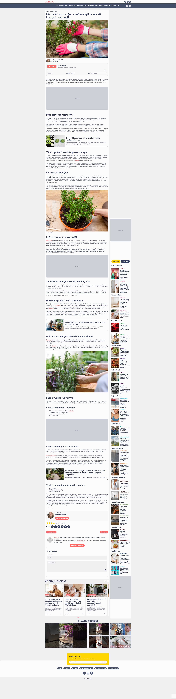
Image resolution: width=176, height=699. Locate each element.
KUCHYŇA (122, 530)
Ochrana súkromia (100, 668)
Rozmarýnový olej (51, 455)
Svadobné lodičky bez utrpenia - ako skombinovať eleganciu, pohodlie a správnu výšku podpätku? (125, 303)
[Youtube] (128, 2)
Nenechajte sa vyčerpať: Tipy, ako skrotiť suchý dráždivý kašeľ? (124, 376)
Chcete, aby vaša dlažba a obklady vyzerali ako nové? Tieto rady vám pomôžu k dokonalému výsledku (124, 457)
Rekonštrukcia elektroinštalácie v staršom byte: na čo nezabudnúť (124, 486)
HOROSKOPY (80, 5)
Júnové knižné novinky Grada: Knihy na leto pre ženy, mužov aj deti (124, 570)
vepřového (71, 411)
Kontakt (67, 668)
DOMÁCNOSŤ (123, 451)
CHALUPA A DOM (124, 505)
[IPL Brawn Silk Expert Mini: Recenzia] (120, 642)
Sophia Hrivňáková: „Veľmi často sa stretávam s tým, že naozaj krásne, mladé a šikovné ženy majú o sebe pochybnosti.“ (124, 287)
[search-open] (130, 6)
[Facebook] (125, 2)
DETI (121, 426)
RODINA (71, 5)
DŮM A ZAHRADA (99, 5)
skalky (77, 160)
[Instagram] (130, 2)
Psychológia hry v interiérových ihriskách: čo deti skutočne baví (125, 430)
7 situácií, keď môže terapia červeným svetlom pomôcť (124, 327)
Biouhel (51, 308)
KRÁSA (57, 5)
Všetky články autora (62, 518)
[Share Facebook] (52, 526)
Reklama (74, 668)
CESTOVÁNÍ (113, 5)
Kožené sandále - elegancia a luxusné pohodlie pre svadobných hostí (124, 314)
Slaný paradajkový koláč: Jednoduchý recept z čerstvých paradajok (125, 364)
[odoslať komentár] (105, 570)
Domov (47, 11)
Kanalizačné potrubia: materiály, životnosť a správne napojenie (123, 510)
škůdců (54, 346)
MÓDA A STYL (107, 5)
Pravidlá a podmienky (86, 668)
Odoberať (104, 662)
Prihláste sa (57, 537)
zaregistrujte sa (81, 540)
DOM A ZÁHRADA (124, 437)
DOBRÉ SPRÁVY (124, 398)
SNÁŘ (75, 5)
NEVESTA (122, 297)
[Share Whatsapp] (55, 526)
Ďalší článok (104, 532)
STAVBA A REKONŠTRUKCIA (124, 480)
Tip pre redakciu (113, 668)
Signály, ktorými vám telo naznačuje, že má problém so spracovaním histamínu (124, 339)
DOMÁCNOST (91, 5)
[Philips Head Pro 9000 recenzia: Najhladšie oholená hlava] (120, 629)
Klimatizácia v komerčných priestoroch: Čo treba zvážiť (124, 497)
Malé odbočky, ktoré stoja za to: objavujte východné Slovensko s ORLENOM (124, 404)
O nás (59, 668)
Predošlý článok (51, 532)
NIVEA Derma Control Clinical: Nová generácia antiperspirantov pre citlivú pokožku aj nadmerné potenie (124, 416)
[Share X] (58, 526)
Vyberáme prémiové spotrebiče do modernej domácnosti (123, 534)
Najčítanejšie (116, 261)
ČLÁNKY (122, 372)
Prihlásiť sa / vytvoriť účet (77, 545)
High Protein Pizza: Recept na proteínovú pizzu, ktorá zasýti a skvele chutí (125, 352)
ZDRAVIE (122, 323)
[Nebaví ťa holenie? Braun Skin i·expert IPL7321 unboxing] (99, 642)
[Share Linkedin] (65, 526)
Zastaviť (50, 73)
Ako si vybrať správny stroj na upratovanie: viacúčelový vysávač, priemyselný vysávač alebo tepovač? (124, 469)
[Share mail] (68, 526)
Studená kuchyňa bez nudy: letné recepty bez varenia (125, 544)
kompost (57, 305)
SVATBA (118, 5)
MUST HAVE (123, 310)
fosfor (76, 120)
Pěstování (49, 240)
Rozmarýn (49, 340)
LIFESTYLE (61, 5)
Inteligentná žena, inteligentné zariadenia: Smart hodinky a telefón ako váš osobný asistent (125, 389)
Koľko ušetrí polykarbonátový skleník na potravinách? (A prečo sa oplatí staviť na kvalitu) (124, 442)
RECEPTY (86, 5)
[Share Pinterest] (62, 526)
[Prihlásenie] (127, 6)
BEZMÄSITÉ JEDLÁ (124, 540)
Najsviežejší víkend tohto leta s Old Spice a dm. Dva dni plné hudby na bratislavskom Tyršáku (124, 274)
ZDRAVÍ (66, 5)
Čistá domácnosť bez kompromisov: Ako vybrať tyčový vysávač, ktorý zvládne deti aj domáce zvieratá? (125, 559)
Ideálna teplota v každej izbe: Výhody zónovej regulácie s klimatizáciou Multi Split (124, 521)
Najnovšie (125, 261)
